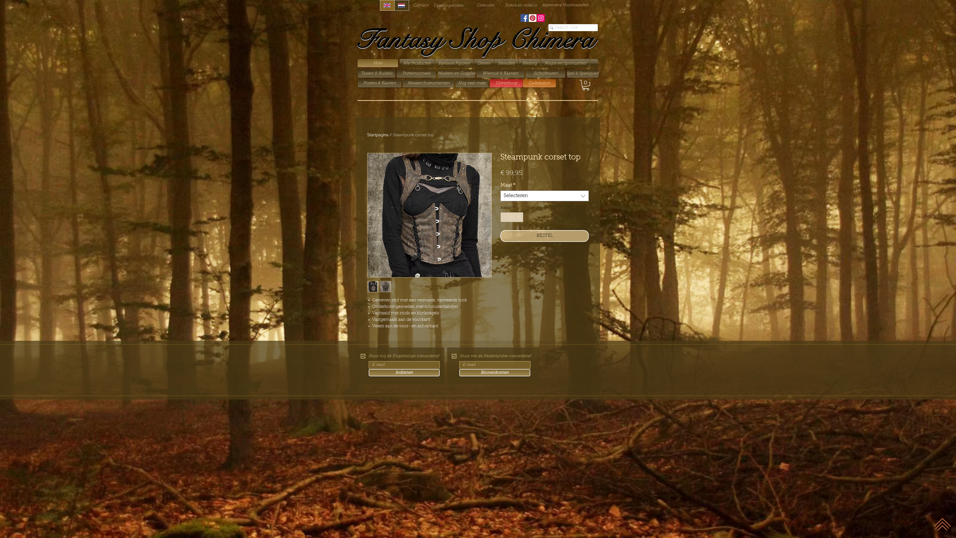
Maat (508, 185)
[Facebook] (524, 18)
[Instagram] (541, 18)
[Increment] (519, 217)
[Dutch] (401, 5)
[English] (387, 5)
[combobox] (544, 196)
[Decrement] (504, 217)
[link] (586, 85)
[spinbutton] (512, 217)
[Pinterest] (533, 18)
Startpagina (377, 135)
